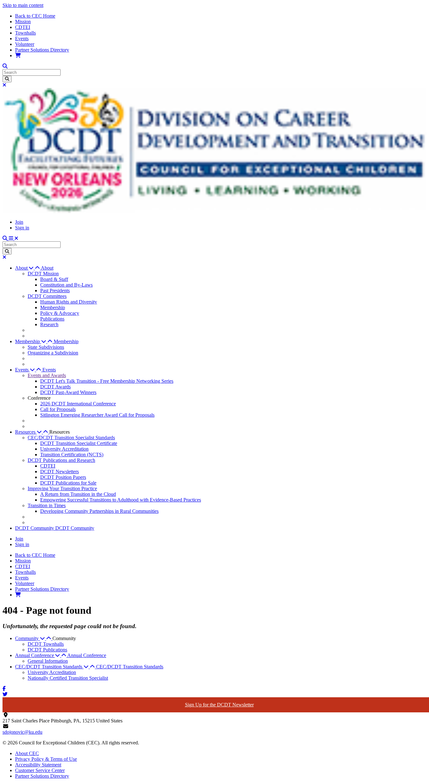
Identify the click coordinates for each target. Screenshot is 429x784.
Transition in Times (47, 505)
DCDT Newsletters (59, 471)
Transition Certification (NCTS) (71, 454)
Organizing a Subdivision (53, 352)
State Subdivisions (46, 347)
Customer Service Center (40, 770)
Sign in (22, 227)
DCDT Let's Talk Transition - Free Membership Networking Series (106, 381)
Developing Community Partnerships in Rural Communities (99, 511)
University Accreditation (64, 449)
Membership (52, 307)
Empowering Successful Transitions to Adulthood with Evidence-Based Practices (120, 499)
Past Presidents (55, 290)
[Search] (7, 79)
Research (49, 324)
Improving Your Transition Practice (62, 488)
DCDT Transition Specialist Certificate (78, 443)
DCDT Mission (43, 273)
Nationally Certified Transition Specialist (68, 678)
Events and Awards (47, 375)
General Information (48, 661)
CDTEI (22, 27)
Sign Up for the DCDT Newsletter (219, 704)
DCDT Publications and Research (61, 460)
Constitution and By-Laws (66, 285)
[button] (28, 268)
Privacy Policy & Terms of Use (46, 759)
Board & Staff (54, 279)
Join (19, 222)
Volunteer (24, 44)
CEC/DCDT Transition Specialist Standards (71, 437)
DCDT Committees (47, 296)
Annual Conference (86, 655)
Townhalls (25, 33)
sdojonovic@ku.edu (22, 732)
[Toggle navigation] (13, 238)
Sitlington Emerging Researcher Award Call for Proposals (97, 415)
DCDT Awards (55, 386)
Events (22, 38)
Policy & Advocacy (59, 313)
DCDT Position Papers (63, 477)
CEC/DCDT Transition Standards (129, 666)
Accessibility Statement (38, 764)
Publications (52, 318)
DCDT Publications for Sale (68, 482)
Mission (23, 21)
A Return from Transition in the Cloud (78, 494)
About (47, 268)
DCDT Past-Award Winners (68, 392)
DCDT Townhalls (46, 644)
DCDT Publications (47, 649)
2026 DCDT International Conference (78, 403)
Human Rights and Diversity (68, 301)
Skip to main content (23, 5)
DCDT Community (35, 528)
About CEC (27, 753)
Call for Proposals (58, 409)
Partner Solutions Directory (42, 49)
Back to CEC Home (35, 16)
